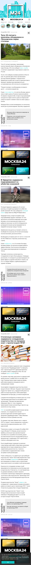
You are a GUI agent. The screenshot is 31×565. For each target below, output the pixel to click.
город (9, 125)
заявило (21, 482)
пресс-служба (24, 68)
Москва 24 (15, 19)
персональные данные (15, 556)
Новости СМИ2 (4, 149)
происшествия (4, 125)
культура (10, 514)
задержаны (14, 459)
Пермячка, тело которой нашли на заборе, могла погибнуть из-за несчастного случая (16, 118)
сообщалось (8, 243)
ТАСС (2, 410)
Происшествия (14, 32)
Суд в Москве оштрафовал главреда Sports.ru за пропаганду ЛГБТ (16, 503)
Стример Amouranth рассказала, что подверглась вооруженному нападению (17, 270)
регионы (10, 282)
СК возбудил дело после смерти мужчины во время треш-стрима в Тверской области (16, 275)
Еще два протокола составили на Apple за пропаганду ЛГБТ (17, 507)
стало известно (9, 92)
